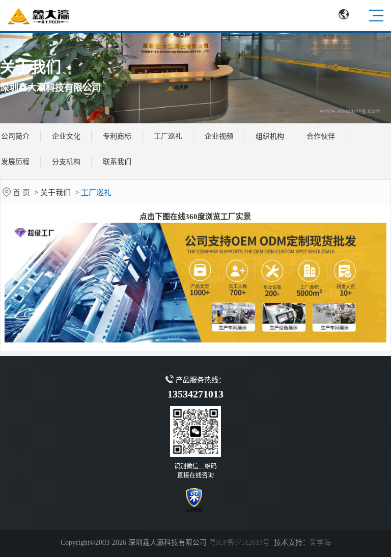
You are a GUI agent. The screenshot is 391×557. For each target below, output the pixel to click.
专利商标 (117, 136)
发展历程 (15, 161)
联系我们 (117, 161)
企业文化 (66, 136)
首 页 (22, 193)
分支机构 (66, 161)
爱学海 (320, 542)
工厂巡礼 (168, 136)
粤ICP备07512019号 (239, 542)
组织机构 (270, 136)
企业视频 (219, 136)
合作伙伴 (320, 136)
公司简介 (15, 136)
